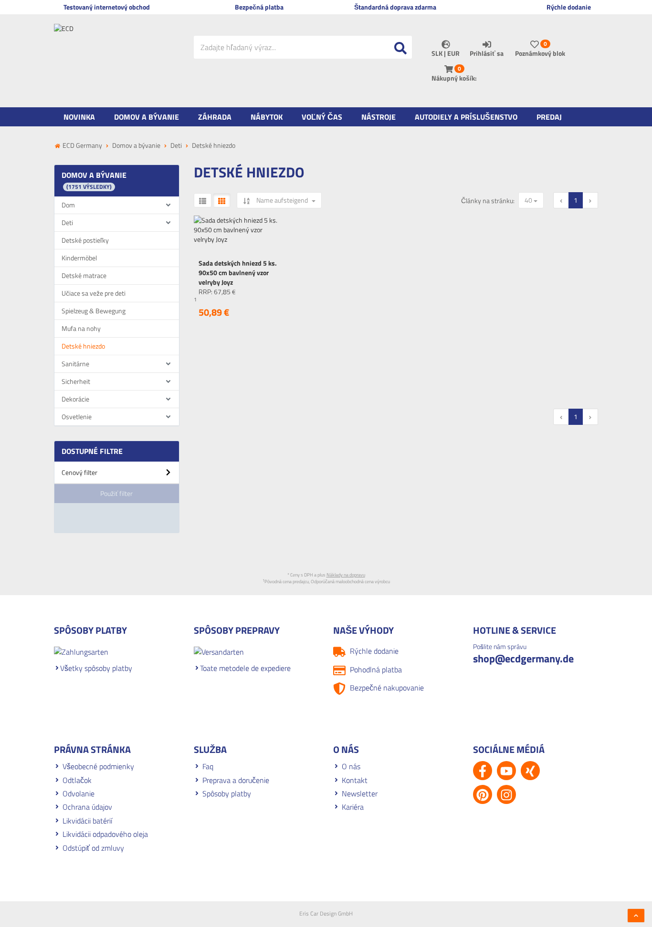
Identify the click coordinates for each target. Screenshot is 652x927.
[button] (117, 476)
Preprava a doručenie (235, 780)
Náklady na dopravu (345, 574)
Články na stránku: (488, 201)
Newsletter (360, 793)
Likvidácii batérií (87, 820)
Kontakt (355, 780)
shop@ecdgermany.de (523, 658)
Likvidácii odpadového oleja (105, 834)
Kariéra (353, 807)
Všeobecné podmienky (98, 766)
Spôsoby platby (226, 793)
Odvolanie (79, 793)
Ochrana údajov (87, 807)
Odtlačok (77, 780)
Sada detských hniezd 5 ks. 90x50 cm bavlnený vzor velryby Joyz (238, 272)
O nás (351, 766)
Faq (207, 766)
